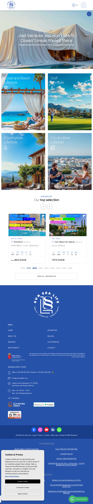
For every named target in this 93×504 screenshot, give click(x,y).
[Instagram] (40, 429)
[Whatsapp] (59, 429)
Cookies (47, 435)
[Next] (49, 206)
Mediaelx (73, 435)
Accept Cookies (23, 481)
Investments (13, 348)
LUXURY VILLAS (66, 454)
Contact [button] (51, 348)
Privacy (40, 435)
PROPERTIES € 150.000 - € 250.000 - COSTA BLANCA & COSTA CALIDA (66, 464)
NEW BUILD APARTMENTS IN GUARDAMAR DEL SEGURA (66, 492)
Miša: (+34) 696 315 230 (20, 372)
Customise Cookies (22, 487)
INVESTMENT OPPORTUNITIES (26, 449)
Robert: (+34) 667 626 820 (41, 372)
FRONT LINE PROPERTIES (66, 458)
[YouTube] (46, 429)
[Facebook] (33, 429)
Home (10, 330)
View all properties (46, 276)
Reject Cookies (23, 494)
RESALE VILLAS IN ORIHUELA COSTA (66, 480)
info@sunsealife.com (20, 378)
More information (12, 476)
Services (11, 342)
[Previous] (43, 206)
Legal (34, 435)
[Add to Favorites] (42, 216)
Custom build (53, 342)
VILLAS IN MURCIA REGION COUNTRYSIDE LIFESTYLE (66, 485)
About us (12, 336)
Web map (54, 435)
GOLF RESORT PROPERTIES (66, 449)
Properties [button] (52, 330)
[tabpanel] (26, 238)
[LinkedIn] (52, 429)
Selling (50, 336)
